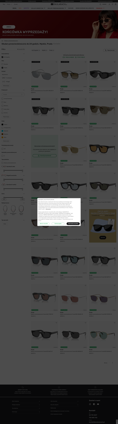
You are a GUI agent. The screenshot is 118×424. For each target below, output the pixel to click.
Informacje (48, 209)
